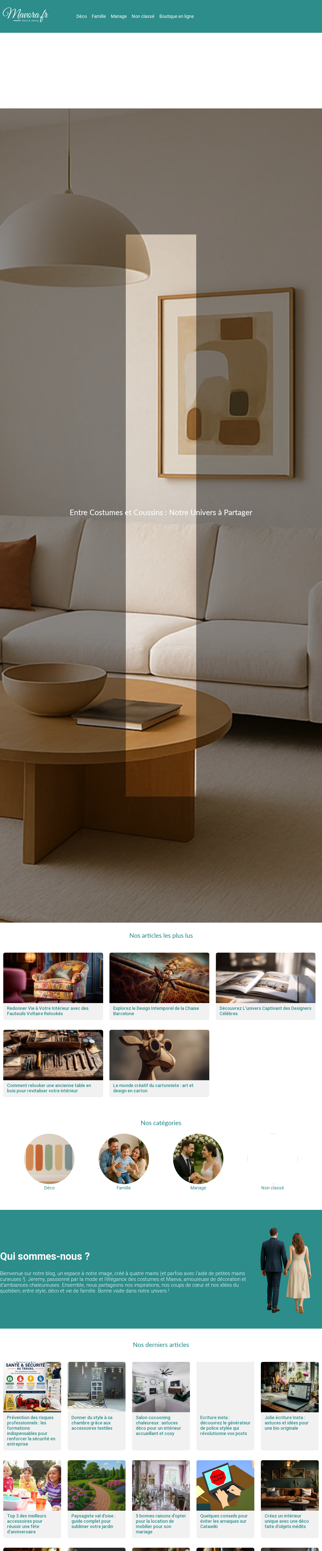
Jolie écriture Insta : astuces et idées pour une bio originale (287, 1423)
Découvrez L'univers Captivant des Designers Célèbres (265, 1011)
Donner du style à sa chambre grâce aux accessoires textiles (91, 1423)
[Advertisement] (161, 70)
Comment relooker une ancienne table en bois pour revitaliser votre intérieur (49, 1088)
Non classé (143, 16)
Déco (81, 16)
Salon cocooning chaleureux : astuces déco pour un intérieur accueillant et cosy (158, 1425)
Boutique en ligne (176, 16)
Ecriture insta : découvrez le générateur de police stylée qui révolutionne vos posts (225, 1425)
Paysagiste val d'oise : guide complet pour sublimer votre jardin (93, 1521)
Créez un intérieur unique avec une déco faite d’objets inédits (287, 1521)
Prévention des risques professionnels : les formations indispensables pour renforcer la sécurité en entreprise (31, 1431)
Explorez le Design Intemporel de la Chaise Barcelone (156, 1011)
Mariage (119, 16)
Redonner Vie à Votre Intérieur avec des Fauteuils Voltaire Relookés (48, 1011)
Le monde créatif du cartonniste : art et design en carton (153, 1088)
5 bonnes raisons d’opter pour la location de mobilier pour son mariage (161, 1523)
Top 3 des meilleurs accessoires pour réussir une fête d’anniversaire (26, 1523)
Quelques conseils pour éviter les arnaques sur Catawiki (224, 1521)
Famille (99, 16)
